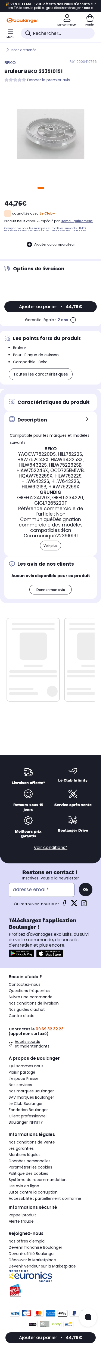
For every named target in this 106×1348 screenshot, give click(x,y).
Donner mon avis (50, 589)
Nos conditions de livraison (34, 1003)
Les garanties (21, 1148)
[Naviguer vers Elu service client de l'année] (50, 1290)
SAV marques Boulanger (31, 1097)
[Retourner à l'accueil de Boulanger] (22, 20)
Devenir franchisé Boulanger (35, 1247)
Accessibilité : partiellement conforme (45, 1198)
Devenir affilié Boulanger (32, 1253)
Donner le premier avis (48, 80)
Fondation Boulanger (28, 1110)
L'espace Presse (24, 1078)
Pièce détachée (23, 50)
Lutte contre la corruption (33, 1192)
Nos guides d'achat (27, 1009)
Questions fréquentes (29, 990)
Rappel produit (22, 1215)
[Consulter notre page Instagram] (84, 905)
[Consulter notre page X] (74, 905)
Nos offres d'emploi (27, 1241)
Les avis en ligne (24, 1186)
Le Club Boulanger (26, 1103)
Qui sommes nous (26, 1066)
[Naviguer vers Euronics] (50, 1276)
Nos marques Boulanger (31, 1091)
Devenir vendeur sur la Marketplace (42, 1266)
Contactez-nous (24, 984)
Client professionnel (27, 1116)
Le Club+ (47, 213)
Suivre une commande (30, 997)
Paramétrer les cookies (30, 1167)
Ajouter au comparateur (54, 244)
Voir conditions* (50, 847)
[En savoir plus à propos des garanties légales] (73, 320)
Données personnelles (30, 1161)
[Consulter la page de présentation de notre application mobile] (21, 953)
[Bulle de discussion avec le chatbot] (88, 1317)
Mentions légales (24, 1154)
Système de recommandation (38, 1179)
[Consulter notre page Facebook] (64, 905)
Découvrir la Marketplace (32, 1260)
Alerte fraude (21, 1221)
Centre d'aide (22, 1015)
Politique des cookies (28, 1173)
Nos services (20, 1084)
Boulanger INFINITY (26, 1122)
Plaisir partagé (22, 1072)
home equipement (77, 221)
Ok (85, 889)
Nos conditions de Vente (32, 1142)
